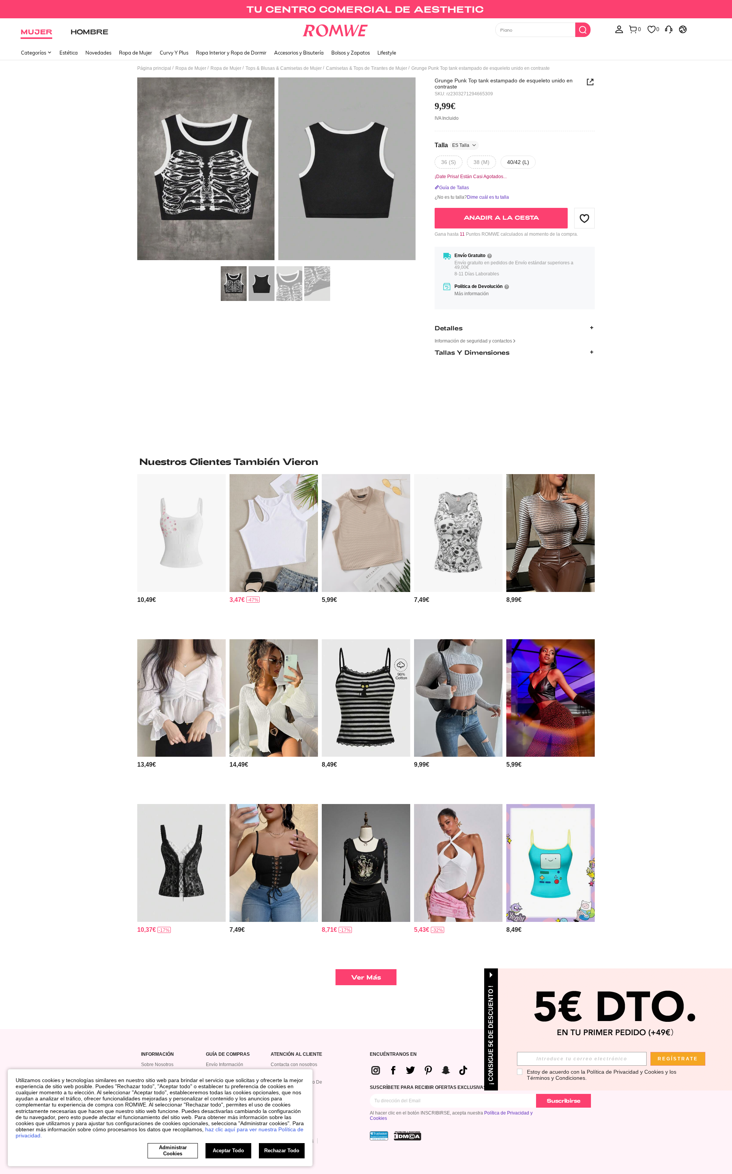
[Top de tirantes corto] (550, 698)
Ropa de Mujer (135, 53)
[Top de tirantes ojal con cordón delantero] (274, 863)
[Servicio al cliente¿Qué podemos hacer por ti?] (668, 29)
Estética (68, 53)
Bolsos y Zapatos (350, 53)
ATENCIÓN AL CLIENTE (296, 1054)
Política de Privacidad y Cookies (625, 1072)
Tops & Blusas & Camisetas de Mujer (284, 68)
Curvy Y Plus (174, 53)
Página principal (154, 68)
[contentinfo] (146, 600)
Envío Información (224, 1064)
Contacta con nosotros (294, 1064)
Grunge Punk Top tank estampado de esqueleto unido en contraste (504, 83)
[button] (584, 218)
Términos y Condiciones (556, 1078)
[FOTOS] (276, 169)
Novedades (98, 53)
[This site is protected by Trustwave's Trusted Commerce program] (379, 1135)
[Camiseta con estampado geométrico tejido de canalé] (550, 533)
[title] (366, 461)
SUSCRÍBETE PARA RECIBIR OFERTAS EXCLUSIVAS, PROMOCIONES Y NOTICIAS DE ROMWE (473, 1087)
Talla (452, 145)
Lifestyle (386, 53)
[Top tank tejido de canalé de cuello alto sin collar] (366, 533)
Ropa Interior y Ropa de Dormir (231, 53)
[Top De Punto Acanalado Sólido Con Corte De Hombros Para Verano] (274, 533)
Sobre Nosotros (157, 1064)
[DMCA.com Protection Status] (407, 1135)
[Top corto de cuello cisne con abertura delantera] (458, 698)
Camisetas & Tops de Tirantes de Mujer (366, 68)
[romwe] (335, 29)
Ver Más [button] (366, 977)
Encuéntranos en (393, 1054)
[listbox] (619, 29)
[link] (366, 9)
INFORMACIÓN (157, 1054)
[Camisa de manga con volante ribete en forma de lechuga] (274, 698)
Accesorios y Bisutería (299, 53)
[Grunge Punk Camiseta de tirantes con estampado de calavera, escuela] (458, 533)
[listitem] (181, 553)
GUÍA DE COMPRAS (228, 1054)
